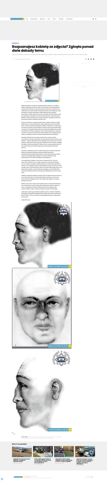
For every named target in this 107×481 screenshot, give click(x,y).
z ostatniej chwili (50, 438)
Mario (18, 59)
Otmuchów (40, 436)
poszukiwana (49, 436)
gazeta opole (31, 436)
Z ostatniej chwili (33, 18)
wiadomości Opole (34, 438)
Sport (49, 18)
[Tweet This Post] (88, 59)
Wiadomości (42, 18)
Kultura (54, 18)
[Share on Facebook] (86, 59)
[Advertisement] (53, 8)
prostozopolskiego (25, 438)
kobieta (35, 436)
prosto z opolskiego (57, 436)
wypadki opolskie (42, 438)
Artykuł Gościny (69, 18)
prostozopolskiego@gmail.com (32, 476)
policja (44, 436)
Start (27, 18)
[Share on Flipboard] (91, 59)
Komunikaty (61, 18)
